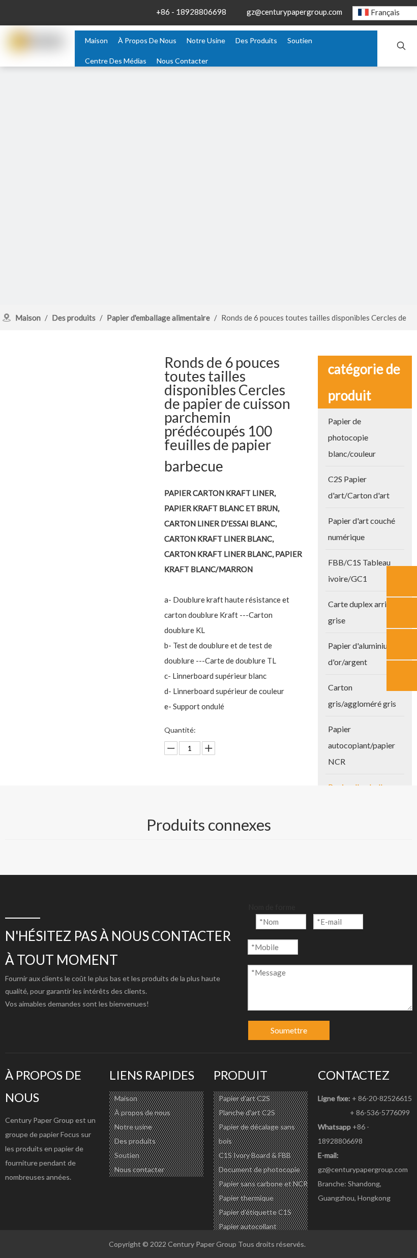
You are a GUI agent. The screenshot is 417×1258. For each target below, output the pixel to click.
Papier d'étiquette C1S (255, 1212)
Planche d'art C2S (247, 1112)
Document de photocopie (259, 1169)
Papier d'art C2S (244, 1098)
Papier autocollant (248, 1226)
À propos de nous (142, 1112)
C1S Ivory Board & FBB (255, 1155)
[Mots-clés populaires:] (401, 46)
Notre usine (133, 1126)
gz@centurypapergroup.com (294, 11)
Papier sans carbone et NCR (263, 1183)
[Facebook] (13, 1200)
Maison (125, 1098)
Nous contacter (139, 1169)
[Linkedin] (33, 1200)
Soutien (126, 1155)
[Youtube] (54, 1200)
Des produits (135, 1141)
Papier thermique (246, 1197)
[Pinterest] (74, 1200)
